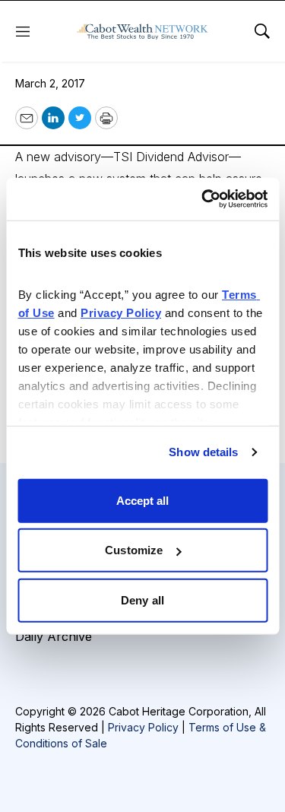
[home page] (142, 31)
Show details (203, 452)
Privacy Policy (143, 727)
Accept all (142, 499)
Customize (134, 550)
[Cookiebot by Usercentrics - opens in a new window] (203, 199)
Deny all (142, 599)
